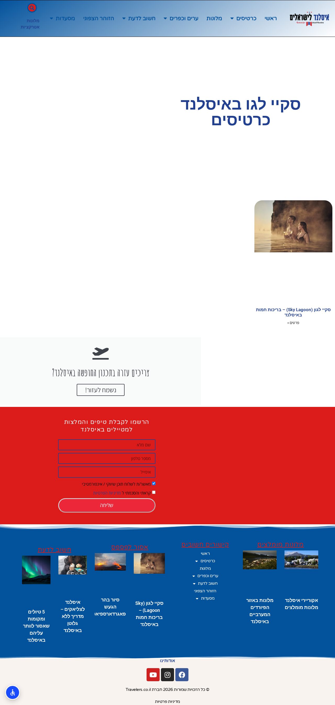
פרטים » (293, 322)
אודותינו (167, 660)
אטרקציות (30, 27)
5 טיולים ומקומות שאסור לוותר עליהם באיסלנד (36, 626)
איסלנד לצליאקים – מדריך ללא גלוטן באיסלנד (72, 616)
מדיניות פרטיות (167, 701)
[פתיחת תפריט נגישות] (12, 692)
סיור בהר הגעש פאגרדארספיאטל (108, 607)
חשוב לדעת (141, 18)
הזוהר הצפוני (98, 18)
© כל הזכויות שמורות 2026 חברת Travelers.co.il (167, 689)
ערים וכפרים (184, 18)
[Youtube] (153, 674)
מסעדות (65, 18)
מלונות (214, 18)
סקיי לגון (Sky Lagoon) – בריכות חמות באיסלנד (293, 312)
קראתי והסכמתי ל (122, 493)
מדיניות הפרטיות (107, 493)
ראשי (271, 18)
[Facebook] (181, 674)
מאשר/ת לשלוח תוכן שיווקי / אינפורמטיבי (116, 484)
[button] (32, 8)
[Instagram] (167, 674)
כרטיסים (246, 18)
